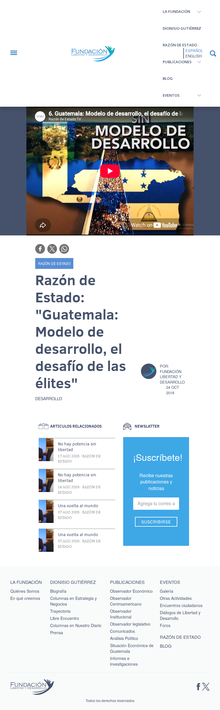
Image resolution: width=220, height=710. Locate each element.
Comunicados (122, 631)
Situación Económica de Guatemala (132, 648)
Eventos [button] (171, 95)
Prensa (56, 632)
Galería (166, 591)
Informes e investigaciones (124, 661)
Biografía (58, 591)
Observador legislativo (130, 624)
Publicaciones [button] (177, 61)
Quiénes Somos (24, 591)
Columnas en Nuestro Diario (75, 625)
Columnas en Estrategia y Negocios (73, 601)
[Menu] (16, 53)
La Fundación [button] (176, 11)
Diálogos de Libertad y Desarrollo (180, 615)
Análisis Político (124, 638)
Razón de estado (180, 44)
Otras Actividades (176, 598)
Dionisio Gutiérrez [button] (182, 28)
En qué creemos (25, 598)
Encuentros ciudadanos (181, 605)
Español (194, 50)
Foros (165, 625)
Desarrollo (48, 398)
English (193, 56)
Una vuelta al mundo (78, 506)
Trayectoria (60, 611)
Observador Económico (131, 591)
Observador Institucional (120, 614)
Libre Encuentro (64, 618)
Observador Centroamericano (126, 601)
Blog (168, 78)
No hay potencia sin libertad (77, 447)
